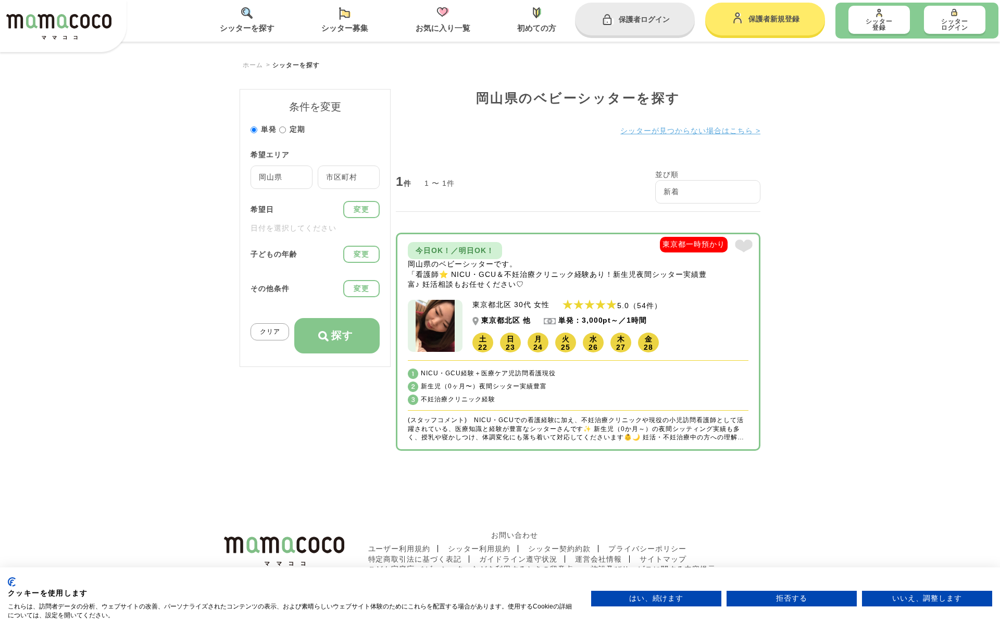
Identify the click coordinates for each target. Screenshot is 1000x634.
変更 (361, 209)
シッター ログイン (954, 24)
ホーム (253, 65)
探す (342, 335)
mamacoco (58, 27)
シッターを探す (247, 27)
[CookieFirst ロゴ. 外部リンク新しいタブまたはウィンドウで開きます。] (12, 582)
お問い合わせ (514, 535)
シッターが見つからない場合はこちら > (690, 130)
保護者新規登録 (773, 19)
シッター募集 (344, 27)
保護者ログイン (644, 19)
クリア (270, 331)
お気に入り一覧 (443, 27)
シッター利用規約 (479, 548)
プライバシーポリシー (647, 548)
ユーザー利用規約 (399, 548)
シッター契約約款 (559, 548)
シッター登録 (879, 24)
